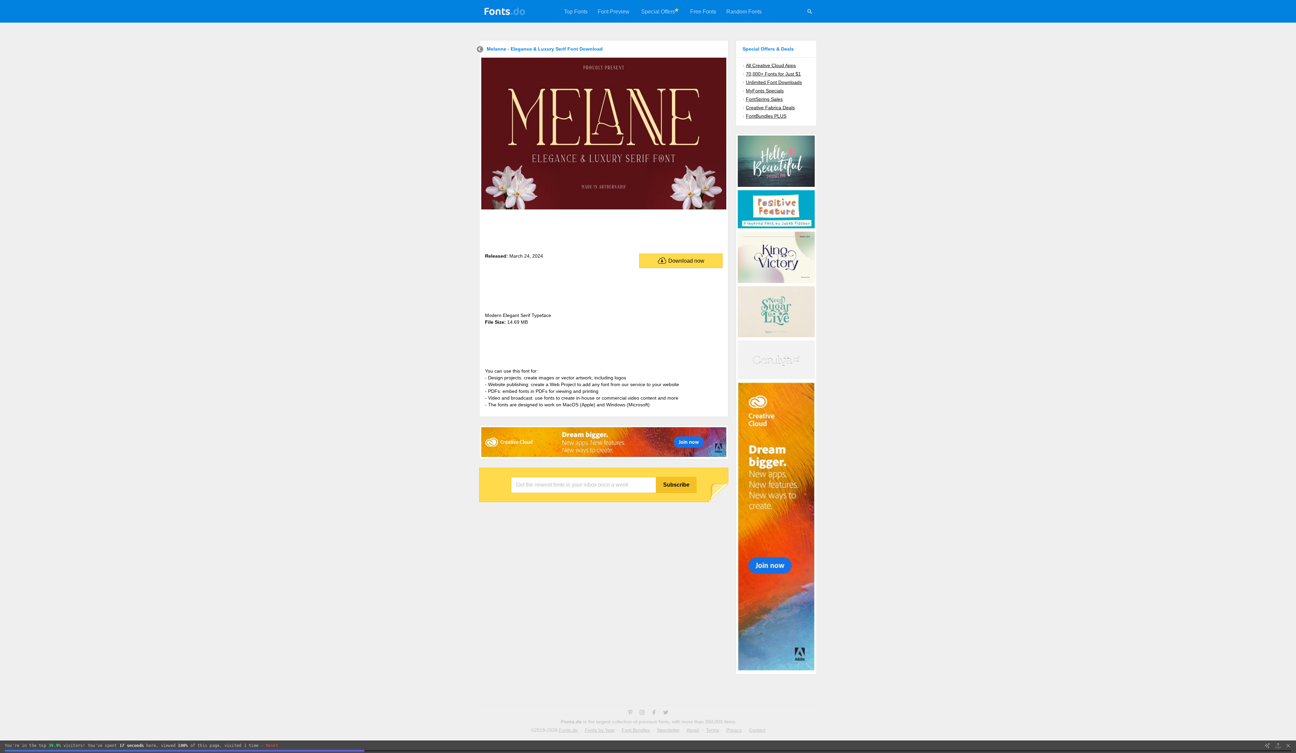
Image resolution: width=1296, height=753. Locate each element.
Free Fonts (703, 12)
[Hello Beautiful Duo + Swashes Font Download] (776, 186)
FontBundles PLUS (766, 116)
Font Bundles (636, 730)
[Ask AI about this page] (1267, 745)
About (692, 730)
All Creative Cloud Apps (771, 65)
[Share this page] (1278, 745)
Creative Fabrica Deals (770, 107)
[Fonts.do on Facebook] (653, 713)
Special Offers (658, 12)
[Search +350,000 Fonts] (809, 12)
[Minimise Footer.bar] (1288, 745)
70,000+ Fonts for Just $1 (773, 74)
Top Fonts (576, 12)
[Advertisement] (604, 230)
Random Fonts (744, 12)
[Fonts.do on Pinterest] (630, 713)
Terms (712, 730)
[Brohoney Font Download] (776, 337)
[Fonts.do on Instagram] (642, 713)
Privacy (734, 730)
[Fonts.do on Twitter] (665, 713)
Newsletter (668, 730)
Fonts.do (568, 730)
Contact (757, 730)
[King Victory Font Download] (776, 282)
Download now (686, 261)
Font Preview (613, 12)
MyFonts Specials (765, 90)
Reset (272, 745)
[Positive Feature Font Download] (776, 228)
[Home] (480, 50)
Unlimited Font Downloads (774, 82)
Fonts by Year (600, 730)
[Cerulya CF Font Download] (776, 378)
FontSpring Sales (764, 99)
